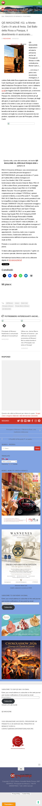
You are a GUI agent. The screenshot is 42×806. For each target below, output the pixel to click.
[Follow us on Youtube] (28, 420)
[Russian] (7, 459)
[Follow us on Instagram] (35, 420)
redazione (7, 38)
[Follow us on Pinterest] (22, 420)
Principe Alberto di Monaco (22, 306)
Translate (14, 464)
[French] (5, 459)
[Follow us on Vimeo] (25, 420)
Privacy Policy (16, 793)
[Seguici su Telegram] (39, 420)
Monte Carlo (24, 303)
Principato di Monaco (7, 306)
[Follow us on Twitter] (18, 420)
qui (3, 91)
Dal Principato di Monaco (12, 16)
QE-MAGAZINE (14, 260)
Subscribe (8, 607)
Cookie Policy (26, 793)
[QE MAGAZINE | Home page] (3, 3)
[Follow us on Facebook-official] (32, 420)
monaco (17, 303)
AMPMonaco (9, 303)
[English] (3, 459)
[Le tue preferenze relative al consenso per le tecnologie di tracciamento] (38, 802)
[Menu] (39, 2)
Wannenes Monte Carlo (21, 585)
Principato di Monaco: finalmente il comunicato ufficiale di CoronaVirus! (10, 333)
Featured (26, 16)
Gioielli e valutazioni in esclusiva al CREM (21, 588)
